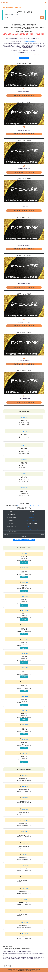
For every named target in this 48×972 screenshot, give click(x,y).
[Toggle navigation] (45, 2)
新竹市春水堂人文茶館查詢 (24, 249)
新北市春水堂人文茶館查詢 (24, 364)
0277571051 (25, 739)
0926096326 (25, 809)
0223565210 (25, 877)
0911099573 (25, 682)
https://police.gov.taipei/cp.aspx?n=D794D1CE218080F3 (32, 531)
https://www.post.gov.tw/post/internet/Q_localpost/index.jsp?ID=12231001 (23, 534)
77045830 (24, 899)
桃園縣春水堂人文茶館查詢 (24, 325)
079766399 (25, 798)
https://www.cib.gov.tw (31, 526)
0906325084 (25, 888)
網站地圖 (23, 970)
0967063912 (25, 753)
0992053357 (25, 710)
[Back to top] (46, 966)
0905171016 (25, 911)
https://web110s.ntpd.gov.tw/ (31, 520)
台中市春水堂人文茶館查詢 (24, 210)
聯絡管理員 (38, 969)
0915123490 (25, 653)
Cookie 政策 (33, 969)
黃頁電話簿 (5, 2)
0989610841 (24, 431)
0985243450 (24, 473)
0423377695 (25, 865)
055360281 (24, 488)
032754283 (25, 696)
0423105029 (25, 625)
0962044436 (25, 582)
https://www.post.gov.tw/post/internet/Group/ (29, 505)
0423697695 (25, 639)
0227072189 (25, 775)
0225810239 (25, 568)
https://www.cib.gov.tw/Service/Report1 (32, 529)
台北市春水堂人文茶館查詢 (24, 402)
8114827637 (25, 820)
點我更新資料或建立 (24, 57)
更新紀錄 (20, 969)
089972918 (25, 610)
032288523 (25, 933)
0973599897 (25, 553)
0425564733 (25, 843)
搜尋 (42, 17)
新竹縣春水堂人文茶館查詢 (24, 287)
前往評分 (24, 562)
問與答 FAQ (16, 969)
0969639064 (25, 596)
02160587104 (24, 417)
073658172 (25, 786)
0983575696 (24, 459)
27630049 (24, 831)
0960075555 (24, 445)
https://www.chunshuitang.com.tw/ (29, 41)
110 (30, 514)
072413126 (25, 724)
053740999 (25, 922)
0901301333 (25, 667)
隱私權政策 (28, 969)
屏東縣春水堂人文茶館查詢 (24, 95)
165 (33, 514)
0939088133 (25, 854)
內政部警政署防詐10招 (29, 539)
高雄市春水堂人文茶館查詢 (24, 134)
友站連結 (24, 969)
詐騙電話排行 (10, 969)
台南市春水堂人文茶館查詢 (24, 172)
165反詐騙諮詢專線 (18, 539)
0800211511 (31, 517)
